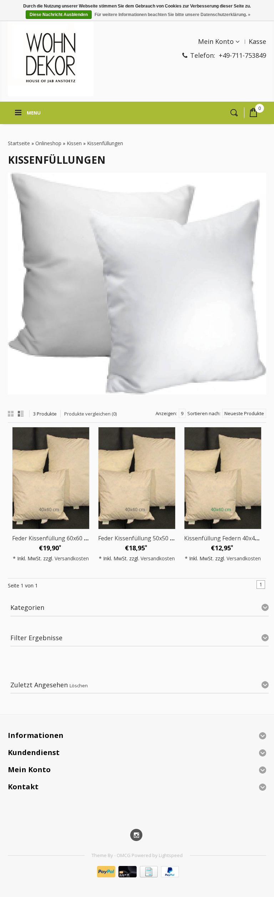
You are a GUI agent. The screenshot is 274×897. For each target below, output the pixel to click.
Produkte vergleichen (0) (90, 414)
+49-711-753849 (242, 55)
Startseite (19, 143)
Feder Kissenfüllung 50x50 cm (137, 538)
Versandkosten (72, 558)
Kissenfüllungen (105, 143)
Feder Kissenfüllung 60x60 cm (51, 538)
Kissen (74, 143)
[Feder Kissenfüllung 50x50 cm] (136, 478)
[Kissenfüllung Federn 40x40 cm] (222, 478)
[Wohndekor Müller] (50, 58)
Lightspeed (171, 855)
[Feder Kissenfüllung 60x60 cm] (50, 478)
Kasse (257, 41)
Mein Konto (216, 41)
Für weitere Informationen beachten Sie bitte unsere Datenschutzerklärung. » (172, 14)
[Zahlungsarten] (137, 875)
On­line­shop (48, 143)
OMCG (124, 855)
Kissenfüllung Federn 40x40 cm (225, 538)
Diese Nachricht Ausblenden (59, 14)
